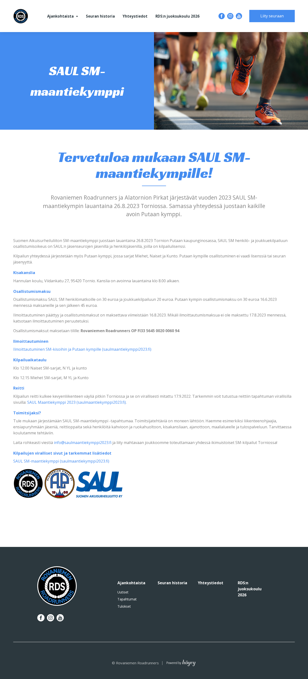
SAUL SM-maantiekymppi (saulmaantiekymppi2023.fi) (61, 461)
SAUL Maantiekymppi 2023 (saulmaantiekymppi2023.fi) (76, 402)
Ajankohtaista (60, 16)
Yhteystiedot (135, 16)
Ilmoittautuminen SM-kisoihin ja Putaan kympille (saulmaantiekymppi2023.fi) (82, 349)
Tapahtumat (127, 599)
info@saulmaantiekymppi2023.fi (83, 442)
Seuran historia (100, 16)
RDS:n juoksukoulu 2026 (177, 16)
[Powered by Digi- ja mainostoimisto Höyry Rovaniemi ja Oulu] (181, 661)
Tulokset (124, 606)
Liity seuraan (272, 16)
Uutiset (122, 592)
